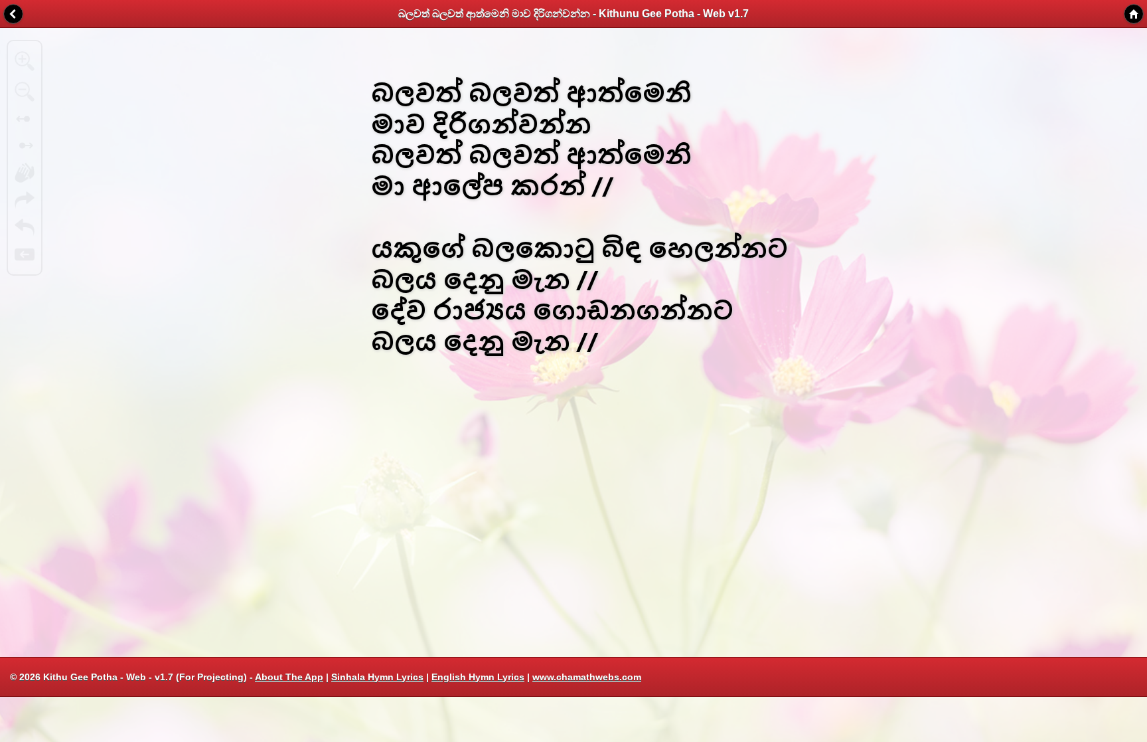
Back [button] (13, 14)
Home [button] (1134, 14)
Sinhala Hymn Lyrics (377, 677)
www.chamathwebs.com (586, 677)
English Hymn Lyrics (477, 677)
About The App (289, 677)
